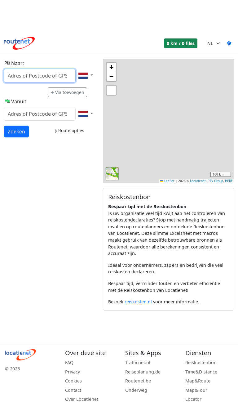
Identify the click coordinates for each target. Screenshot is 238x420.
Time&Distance (201, 372)
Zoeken (16, 131)
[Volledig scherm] (111, 90)
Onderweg (136, 390)
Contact (73, 390)
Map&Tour (196, 390)
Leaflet (168, 181)
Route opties (70, 130)
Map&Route (197, 381)
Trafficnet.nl (137, 362)
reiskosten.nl (138, 302)
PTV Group (215, 181)
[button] (111, 67)
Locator (193, 399)
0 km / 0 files (181, 43)
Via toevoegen (69, 92)
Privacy (72, 372)
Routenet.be (138, 381)
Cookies (73, 381)
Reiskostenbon (201, 362)
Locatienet (198, 181)
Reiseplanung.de (143, 372)
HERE (229, 181)
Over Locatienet (81, 399)
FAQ (69, 362)
